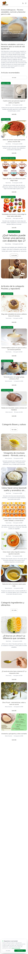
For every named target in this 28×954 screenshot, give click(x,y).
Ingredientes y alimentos (8, 158)
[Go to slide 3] (24, 39)
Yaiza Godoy (8, 218)
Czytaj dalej (14, 255)
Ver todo (14, 77)
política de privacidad (16, 948)
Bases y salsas (7, 29)
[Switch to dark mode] (23, 3)
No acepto (8, 950)
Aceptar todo (20, 950)
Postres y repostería (14, 231)
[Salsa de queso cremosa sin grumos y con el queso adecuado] (14, 29)
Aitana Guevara (8, 381)
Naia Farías (5, 36)
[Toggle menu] (25, 3)
